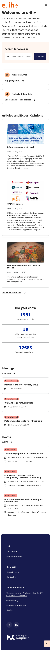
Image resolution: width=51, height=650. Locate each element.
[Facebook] (9, 625)
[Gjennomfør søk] (8, 56)
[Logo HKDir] (25, 637)
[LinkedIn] (16, 625)
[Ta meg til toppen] (47, 643)
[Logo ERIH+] (10, 5)
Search (40, 56)
